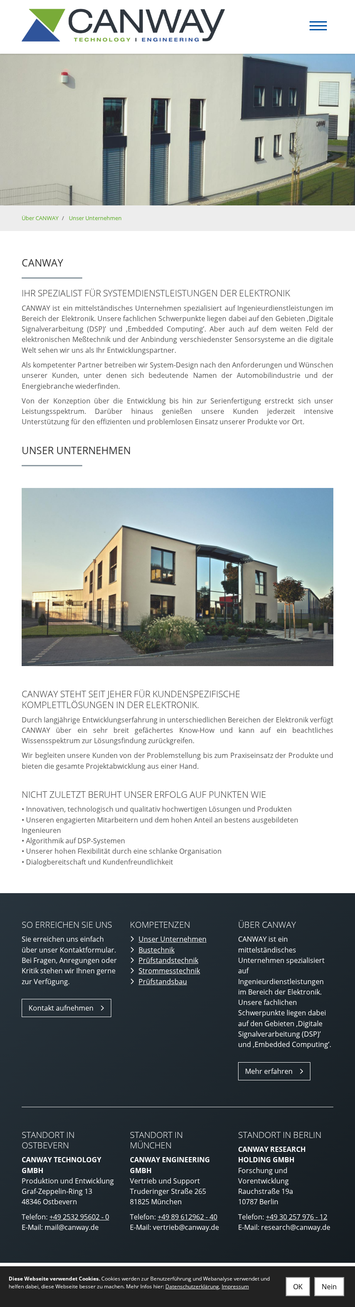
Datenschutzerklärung (192, 1286)
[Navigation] (318, 25)
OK (298, 1286)
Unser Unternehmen (95, 218)
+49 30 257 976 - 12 (296, 1217)
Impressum (235, 1286)
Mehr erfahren (269, 1071)
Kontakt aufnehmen (61, 1008)
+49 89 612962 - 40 (187, 1217)
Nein (329, 1286)
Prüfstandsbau (163, 981)
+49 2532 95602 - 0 (79, 1217)
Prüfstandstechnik (168, 960)
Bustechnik (156, 950)
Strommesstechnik (169, 970)
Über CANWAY (40, 218)
